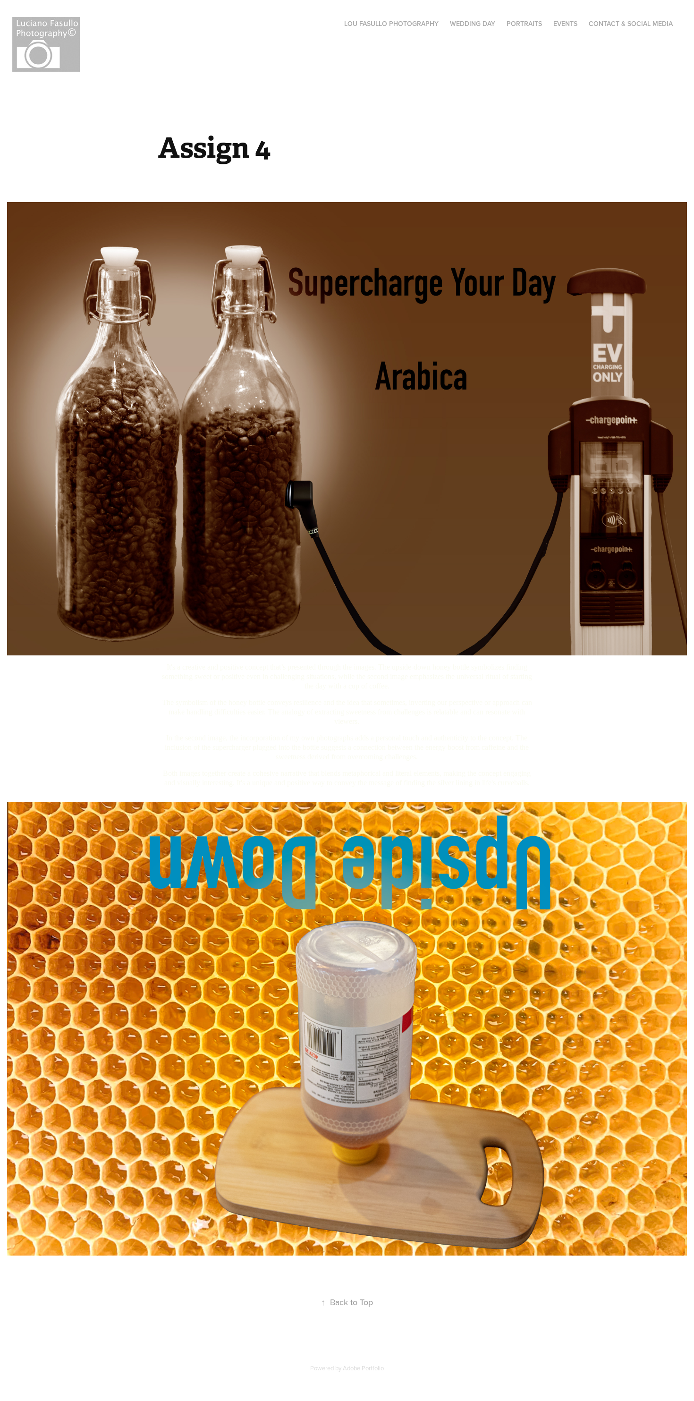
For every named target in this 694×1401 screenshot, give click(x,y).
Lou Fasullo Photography (391, 23)
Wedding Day (472, 23)
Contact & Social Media (631, 23)
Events (565, 23)
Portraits (524, 23)
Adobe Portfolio (363, 1368)
